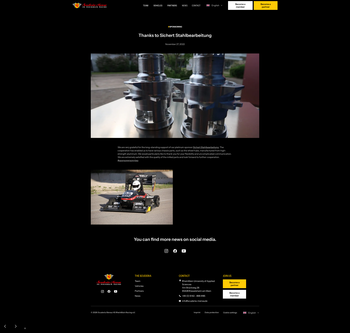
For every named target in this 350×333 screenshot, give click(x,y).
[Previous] (5, 326)
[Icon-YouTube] (183, 250)
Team (137, 281)
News (137, 295)
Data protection (212, 312)
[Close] (25, 328)
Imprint (197, 312)
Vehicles (139, 286)
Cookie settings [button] (230, 312)
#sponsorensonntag (128, 160)
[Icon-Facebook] (175, 250)
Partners (139, 291)
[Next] (15, 326)
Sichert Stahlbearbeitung (206, 147)
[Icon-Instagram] (166, 250)
